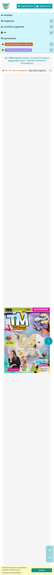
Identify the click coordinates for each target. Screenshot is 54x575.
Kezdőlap (8, 15)
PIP (28, 32)
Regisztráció (45, 6)
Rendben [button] (42, 570)
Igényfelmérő (10, 38)
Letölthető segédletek (28, 27)
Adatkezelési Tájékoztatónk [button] (11, 572)
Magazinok (28, 21)
